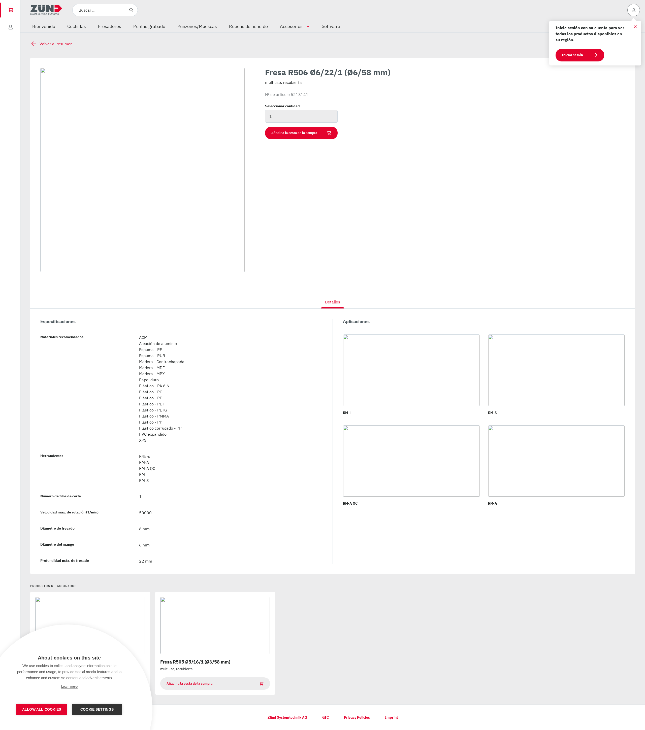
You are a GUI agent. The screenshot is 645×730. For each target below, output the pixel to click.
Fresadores (109, 26)
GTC (325, 717)
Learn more (69, 686)
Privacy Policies (357, 717)
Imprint (391, 717)
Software (331, 26)
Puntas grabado (149, 26)
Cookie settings (97, 709)
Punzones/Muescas (197, 26)
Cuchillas (76, 26)
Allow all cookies (41, 709)
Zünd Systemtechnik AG (287, 717)
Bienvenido (43, 26)
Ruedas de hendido (248, 26)
